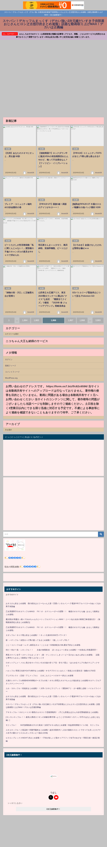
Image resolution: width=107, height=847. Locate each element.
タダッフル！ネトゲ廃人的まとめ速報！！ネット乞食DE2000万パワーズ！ (36, 635)
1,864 (24, 320)
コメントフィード (12, 372)
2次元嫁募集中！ (53, 809)
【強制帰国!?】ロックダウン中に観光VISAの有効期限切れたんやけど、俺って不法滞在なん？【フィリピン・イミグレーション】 (53, 159)
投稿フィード (10, 366)
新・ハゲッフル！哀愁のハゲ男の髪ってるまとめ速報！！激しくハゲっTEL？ (37, 640)
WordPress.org (11, 378)
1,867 (70, 320)
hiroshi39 (30, 172)
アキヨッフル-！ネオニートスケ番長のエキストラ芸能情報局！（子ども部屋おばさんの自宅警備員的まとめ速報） (53, 712)
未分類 (8, 148)
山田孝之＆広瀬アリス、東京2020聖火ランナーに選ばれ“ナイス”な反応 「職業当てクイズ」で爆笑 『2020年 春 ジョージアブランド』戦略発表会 (52, 299)
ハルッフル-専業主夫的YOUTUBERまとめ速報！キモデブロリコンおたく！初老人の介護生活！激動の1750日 (51, 671)
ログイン (8, 359)
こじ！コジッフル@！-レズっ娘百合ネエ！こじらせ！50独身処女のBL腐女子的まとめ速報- (43, 645)
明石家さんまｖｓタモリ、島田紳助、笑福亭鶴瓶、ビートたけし (53, 248)
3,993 (98, 320)
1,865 (36, 320)
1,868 (82, 320)
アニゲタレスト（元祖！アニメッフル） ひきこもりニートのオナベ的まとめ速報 (39, 675)
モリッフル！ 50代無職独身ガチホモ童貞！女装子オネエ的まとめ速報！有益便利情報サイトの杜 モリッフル (52, 725)
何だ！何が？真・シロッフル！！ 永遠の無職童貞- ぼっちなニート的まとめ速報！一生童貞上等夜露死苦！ (52, 650)
